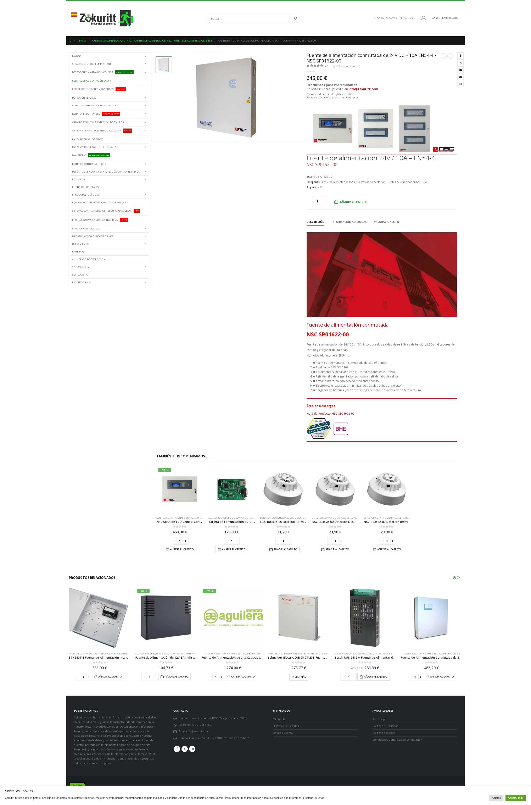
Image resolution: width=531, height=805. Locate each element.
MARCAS (76, 56)
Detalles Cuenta (283, 732)
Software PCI (80, 274)
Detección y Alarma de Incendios (102, 72)
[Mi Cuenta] (424, 18)
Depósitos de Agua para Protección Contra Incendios (106, 171)
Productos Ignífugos (86, 194)
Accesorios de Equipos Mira (152, 653)
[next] (450, 56)
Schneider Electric (309, 653)
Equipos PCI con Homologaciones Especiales (100, 202)
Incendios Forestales (85, 187)
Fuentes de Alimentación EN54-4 (91, 80)
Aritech (113, 653)
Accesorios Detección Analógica (354, 653)
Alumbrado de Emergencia (88, 259)
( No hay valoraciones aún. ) (342, 66)
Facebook (460, 55)
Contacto (409, 18)
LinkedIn (460, 69)
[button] (454, 577)
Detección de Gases (84, 97)
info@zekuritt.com (197, 731)
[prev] (444, 56)
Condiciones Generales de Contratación (397, 739)
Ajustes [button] (496, 797)
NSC (425, 182)
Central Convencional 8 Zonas (174, 517)
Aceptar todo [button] (515, 797)
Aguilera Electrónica (217, 653)
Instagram (192, 749)
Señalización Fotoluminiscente (91, 63)
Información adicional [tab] (349, 222)
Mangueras (90, 155)
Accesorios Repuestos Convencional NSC (232, 517)
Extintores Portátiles (95, 113)
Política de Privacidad (385, 726)
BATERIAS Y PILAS (81, 282)
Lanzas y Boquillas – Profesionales (94, 146)
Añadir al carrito (354, 202)
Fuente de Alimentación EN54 (338, 182)
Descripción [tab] (315, 222)
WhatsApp (460, 84)
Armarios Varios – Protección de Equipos (98, 122)
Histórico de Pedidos (286, 726)
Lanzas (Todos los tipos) (87, 139)
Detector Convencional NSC (277, 517)
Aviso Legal (379, 719)
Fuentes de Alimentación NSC (404, 182)
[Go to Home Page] (70, 40)
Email (460, 77)
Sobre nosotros (387, 18)
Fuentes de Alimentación (370, 182)
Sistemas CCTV (80, 266)
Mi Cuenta (279, 719)
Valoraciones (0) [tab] (386, 222)
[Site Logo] (102, 18)
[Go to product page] (231, 489)
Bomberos (78, 179)
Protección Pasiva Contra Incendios (99, 219)
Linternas (78, 251)
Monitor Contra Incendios (89, 163)
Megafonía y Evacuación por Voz (92, 236)
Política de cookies (384, 732)
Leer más (300, 677)
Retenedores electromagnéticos (98, 89)
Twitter (460, 62)
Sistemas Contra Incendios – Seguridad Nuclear (105, 210)
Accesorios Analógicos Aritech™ (88, 653)
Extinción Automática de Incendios (94, 105)
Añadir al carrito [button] (182, 549)
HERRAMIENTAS (80, 243)
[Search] (296, 18)
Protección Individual (86, 228)
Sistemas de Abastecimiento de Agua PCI (101, 130)
